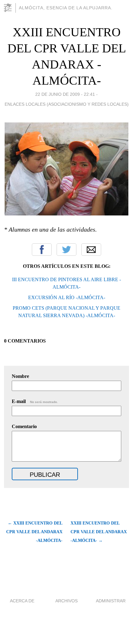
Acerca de (22, 600)
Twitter (66, 249)
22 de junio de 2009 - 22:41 (65, 94)
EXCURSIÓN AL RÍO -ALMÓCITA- (66, 297)
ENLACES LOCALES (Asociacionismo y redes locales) (67, 104)
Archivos (66, 600)
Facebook (42, 249)
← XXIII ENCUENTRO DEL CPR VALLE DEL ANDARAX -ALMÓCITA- (34, 532)
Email (91, 249)
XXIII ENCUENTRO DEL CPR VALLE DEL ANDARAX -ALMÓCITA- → (99, 532)
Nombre (20, 376)
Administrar (111, 600)
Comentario (24, 426)
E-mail (35, 401)
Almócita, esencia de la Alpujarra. (66, 7)
